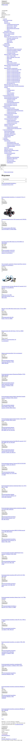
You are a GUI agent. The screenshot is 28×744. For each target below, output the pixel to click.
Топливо (9, 91)
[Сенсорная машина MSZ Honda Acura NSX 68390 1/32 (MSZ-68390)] (14, 234)
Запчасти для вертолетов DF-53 (13, 79)
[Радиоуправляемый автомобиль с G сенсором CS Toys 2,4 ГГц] (14, 189)
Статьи (3, 731)
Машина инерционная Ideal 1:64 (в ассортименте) (12, 353)
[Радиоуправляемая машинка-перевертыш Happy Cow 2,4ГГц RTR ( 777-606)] (14, 478)
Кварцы (8, 155)
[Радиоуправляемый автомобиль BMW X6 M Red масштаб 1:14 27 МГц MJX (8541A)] (14, 523)
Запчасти (9, 66)
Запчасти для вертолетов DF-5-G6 (14, 77)
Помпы (8, 88)
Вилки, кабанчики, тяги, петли (13, 57)
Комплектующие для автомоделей (11, 65)
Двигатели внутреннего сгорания (14, 50)
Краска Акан (9, 40)
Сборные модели (6, 106)
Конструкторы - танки (11, 27)
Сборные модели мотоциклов (13, 121)
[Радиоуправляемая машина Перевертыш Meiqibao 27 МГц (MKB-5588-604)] (14, 367)
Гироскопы (9, 154)
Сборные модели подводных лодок (14, 128)
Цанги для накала (10, 92)
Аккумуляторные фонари (9, 131)
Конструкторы (7, 23)
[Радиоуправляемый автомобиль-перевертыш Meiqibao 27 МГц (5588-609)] (14, 701)
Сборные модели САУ (11, 112)
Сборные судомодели (8, 125)
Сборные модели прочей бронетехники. (15, 110)
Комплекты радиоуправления (13, 157)
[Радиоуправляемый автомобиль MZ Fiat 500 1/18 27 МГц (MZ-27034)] (14, 567)
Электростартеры (10, 94)
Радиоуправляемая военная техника (11, 96)
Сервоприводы (10, 162)
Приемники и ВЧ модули (12, 158)
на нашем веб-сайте (19, 724)
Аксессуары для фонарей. (9, 132)
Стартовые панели (10, 90)
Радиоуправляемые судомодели (10, 105)
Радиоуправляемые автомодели (10, 103)
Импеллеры (9, 58)
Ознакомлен (4, 726)
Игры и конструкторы (7, 20)
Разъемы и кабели (8, 151)
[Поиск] (3, 169)
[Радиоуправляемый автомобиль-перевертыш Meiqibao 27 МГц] (14, 679)
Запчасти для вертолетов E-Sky (13, 81)
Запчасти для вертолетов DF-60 (13, 80)
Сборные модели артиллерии (13, 109)
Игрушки (6, 21)
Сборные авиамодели (8, 114)
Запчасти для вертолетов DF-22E (13, 72)
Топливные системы (11, 53)
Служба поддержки (6, 730)
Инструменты (7, 35)
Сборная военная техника (9, 107)
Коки (8, 60)
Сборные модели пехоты (12, 122)
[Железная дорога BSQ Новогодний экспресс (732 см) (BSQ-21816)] (14, 301)
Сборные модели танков (12, 113)
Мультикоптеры (10, 101)
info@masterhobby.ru (6, 735)
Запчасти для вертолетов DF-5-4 (13, 73)
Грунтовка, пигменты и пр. (12, 38)
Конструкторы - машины (12, 25)
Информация (4, 728)
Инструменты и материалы (8, 32)
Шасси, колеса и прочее (12, 62)
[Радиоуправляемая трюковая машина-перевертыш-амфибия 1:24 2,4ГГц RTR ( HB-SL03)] (14, 500)
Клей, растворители (11, 39)
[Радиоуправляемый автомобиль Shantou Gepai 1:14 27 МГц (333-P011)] (14, 590)
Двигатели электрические (12, 51)
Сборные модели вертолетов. (13, 116)
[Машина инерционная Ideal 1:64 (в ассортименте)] (14, 346)
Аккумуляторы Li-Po (11, 142)
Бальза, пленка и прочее (9, 33)
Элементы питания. (11, 146)
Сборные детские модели (9, 124)
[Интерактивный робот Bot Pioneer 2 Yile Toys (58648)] (14, 323)
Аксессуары (6, 147)
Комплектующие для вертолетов (10, 68)
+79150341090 (4, 734)
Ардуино (5, 18)
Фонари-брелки (7, 136)
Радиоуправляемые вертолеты (13, 102)
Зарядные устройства (8, 148)
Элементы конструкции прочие (13, 64)
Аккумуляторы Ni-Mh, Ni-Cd (13, 143)
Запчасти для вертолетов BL (13, 70)
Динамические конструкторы (13, 24)
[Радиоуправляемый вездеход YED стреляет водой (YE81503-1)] (14, 212)
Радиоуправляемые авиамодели (10, 98)
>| (3, 718)
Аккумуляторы (7, 140)
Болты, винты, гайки (11, 55)
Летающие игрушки (11, 99)
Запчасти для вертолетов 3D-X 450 (14, 69)
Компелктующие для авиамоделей (11, 54)
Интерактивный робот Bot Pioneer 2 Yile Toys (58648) (12, 330)
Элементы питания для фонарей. (13, 144)
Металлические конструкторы (13, 28)
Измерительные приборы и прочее (11, 150)
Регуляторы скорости (11, 161)
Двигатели (6, 46)
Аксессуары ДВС (10, 47)
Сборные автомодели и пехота (10, 118)
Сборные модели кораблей (12, 127)
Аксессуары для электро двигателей (14, 49)
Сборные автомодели (11, 120)
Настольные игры (7, 31)
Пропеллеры (9, 61)
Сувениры (5, 138)
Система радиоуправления (9, 153)
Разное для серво (10, 159)
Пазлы (8, 29)
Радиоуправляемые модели (8, 95)
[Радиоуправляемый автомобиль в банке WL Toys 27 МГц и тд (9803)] (14, 612)
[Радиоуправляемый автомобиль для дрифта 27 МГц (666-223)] (14, 634)
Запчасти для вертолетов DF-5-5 (13, 75)
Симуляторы (6, 43)
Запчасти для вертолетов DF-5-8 (13, 76)
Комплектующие (6, 44)
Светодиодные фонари (8, 129)
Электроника (6, 139)
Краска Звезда (10, 42)
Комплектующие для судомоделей (11, 84)
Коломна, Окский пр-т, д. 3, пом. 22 (9, 738)
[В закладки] (2, 204)
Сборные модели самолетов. (13, 117)
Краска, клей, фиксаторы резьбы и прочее (12, 36)
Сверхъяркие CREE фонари (9, 133)
